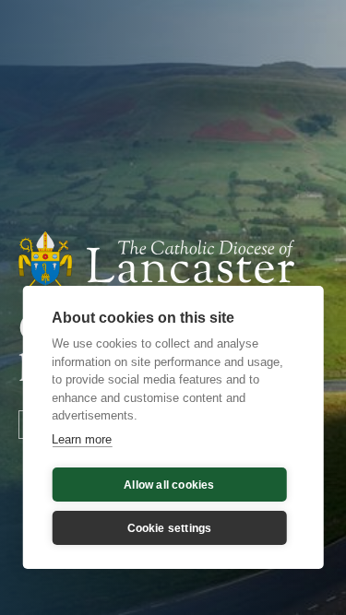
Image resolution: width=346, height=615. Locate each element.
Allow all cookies (169, 485)
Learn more (82, 439)
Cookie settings (169, 528)
